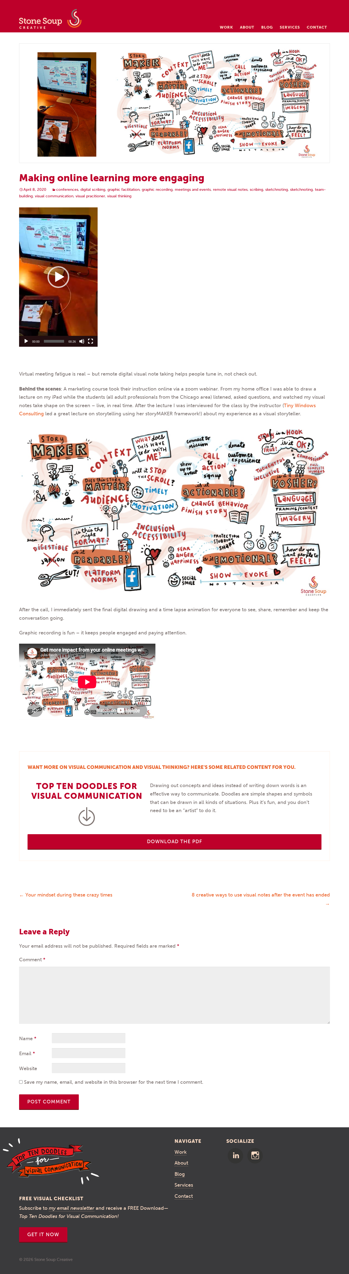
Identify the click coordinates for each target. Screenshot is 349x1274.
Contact (317, 27)
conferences (67, 189)
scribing (256, 189)
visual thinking (119, 196)
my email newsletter (71, 1208)
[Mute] (82, 341)
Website (28, 1069)
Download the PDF (174, 842)
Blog (267, 27)
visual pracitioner (90, 196)
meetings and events (193, 189)
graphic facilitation (123, 189)
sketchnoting (276, 189)
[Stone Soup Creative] (50, 21)
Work (226, 27)
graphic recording (157, 189)
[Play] (26, 341)
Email (27, 1054)
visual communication (54, 196)
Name (27, 1039)
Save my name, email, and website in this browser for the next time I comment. (113, 1082)
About (247, 27)
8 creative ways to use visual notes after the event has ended (261, 899)
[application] (58, 277)
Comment (32, 960)
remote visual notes (230, 189)
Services (290, 27)
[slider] (54, 341)
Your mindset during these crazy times (65, 895)
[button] (58, 277)
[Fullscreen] (90, 341)
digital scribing (92, 189)
